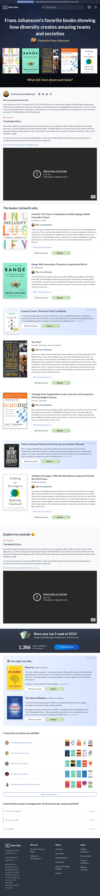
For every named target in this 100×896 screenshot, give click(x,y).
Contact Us (59, 862)
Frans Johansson (59, 40)
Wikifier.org (9, 860)
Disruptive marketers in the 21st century (25, 784)
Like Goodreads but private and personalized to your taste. (57, 2)
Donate (58, 873)
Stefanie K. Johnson (40, 220)
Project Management (13, 811)
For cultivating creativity (20, 774)
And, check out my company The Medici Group (21, 145)
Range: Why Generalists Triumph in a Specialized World (59, 264)
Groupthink (9, 829)
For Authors (60, 853)
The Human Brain (12, 820)
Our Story (59, 849)
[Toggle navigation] (95, 7)
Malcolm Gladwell (40, 482)
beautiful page (47, 637)
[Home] (12, 7)
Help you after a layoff (19, 763)
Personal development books (21, 743)
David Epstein (38, 268)
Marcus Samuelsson (40, 345)
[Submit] (44, 7)
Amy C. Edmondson (40, 400)
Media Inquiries (61, 858)
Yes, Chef (36, 342)
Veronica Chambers (54, 345)
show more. (80, 321)
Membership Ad (91, 310)
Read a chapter (42, 253)
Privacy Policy (85, 856)
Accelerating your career (20, 753)
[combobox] (63, 7)
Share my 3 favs (68, 647)
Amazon (60, 253)
